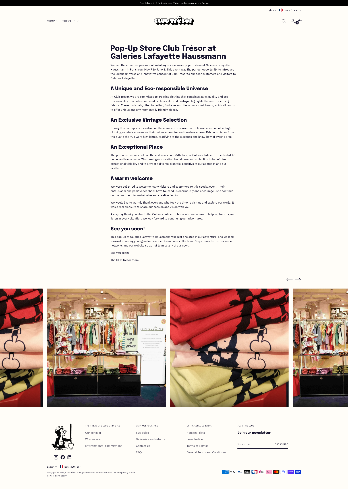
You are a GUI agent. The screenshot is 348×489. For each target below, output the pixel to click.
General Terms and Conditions (206, 452)
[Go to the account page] (291, 21)
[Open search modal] (283, 21)
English (270, 10)
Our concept (93, 432)
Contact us (143, 445)
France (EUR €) (290, 10)
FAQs (139, 452)
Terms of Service (197, 445)
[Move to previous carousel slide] (289, 280)
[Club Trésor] (174, 21)
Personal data (196, 432)
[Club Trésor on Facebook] (62, 458)
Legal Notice (195, 439)
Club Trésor (70, 472)
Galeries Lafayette (142, 237)
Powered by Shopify (57, 475)
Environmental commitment (103, 445)
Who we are (93, 439)
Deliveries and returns (150, 439)
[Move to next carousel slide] (298, 280)
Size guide (142, 432)
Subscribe (281, 444)
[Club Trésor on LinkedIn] (69, 458)
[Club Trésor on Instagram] (55, 458)
